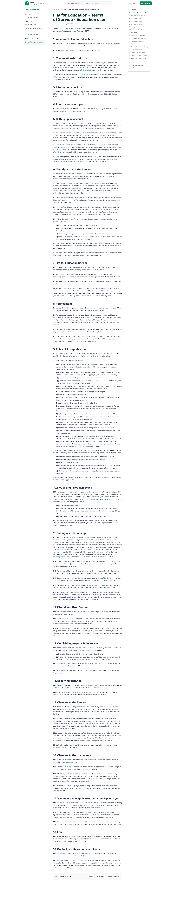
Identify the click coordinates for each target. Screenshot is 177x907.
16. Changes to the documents (72, 755)
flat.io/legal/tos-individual (62, 557)
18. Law (57, 832)
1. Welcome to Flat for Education (73, 39)
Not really (101, 876)
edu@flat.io (84, 70)
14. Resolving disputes (67, 680)
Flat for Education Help (59, 9)
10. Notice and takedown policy (72, 487)
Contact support (114, 876)
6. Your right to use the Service (72, 169)
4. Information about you (68, 104)
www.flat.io (89, 46)
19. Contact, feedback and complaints (76, 849)
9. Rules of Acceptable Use (69, 349)
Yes (92, 876)
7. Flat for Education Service (70, 263)
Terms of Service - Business (33, 38)
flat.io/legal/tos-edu (69, 762)
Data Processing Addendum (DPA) (33, 29)
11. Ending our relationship (69, 533)
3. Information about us (67, 87)
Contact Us (147, 3)
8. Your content (62, 303)
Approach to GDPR (30, 24)
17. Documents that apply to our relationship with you (86, 798)
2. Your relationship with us (70, 58)
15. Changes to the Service (69, 702)
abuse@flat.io (94, 499)
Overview (28, 14)
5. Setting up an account (68, 119)
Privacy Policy (29, 21)
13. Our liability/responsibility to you (75, 643)
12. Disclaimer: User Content (71, 607)
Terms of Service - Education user (34, 43)
